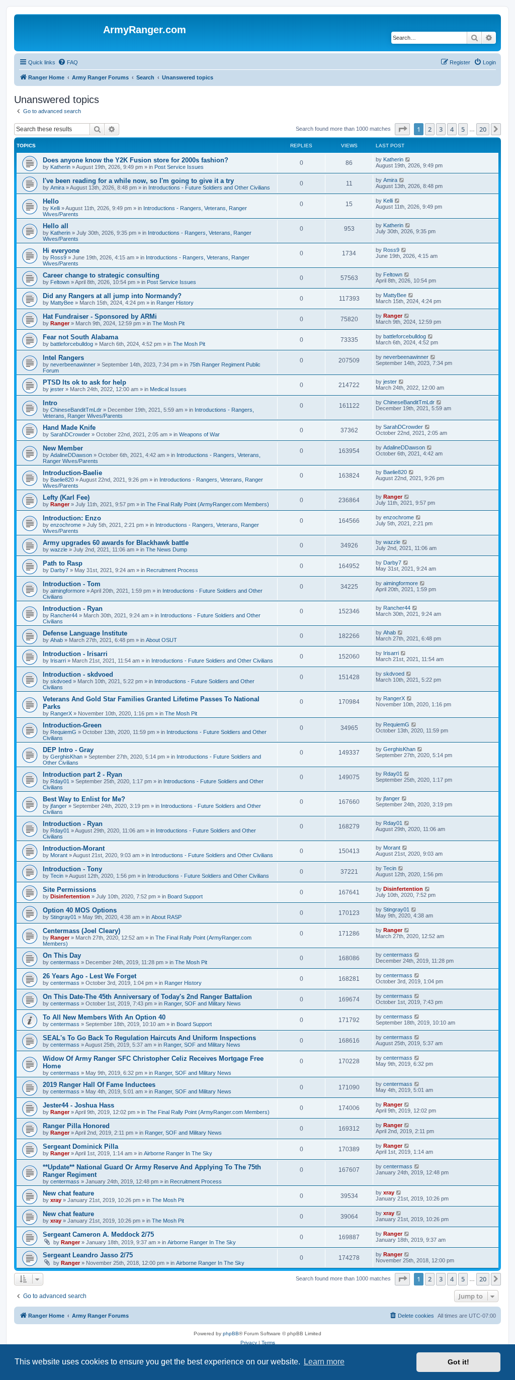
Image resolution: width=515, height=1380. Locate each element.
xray (55, 1200)
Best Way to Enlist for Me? (84, 799)
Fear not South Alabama (80, 337)
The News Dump (166, 549)
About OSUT (161, 640)
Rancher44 (63, 615)
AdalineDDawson (71, 455)
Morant (58, 855)
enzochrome (65, 525)
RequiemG (63, 732)
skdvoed (60, 681)
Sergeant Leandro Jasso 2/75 (88, 1255)
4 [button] (452, 129)
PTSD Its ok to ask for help (84, 382)
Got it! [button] (458, 1362)
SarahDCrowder (70, 434)
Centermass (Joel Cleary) (81, 931)
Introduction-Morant (74, 848)
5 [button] (463, 129)
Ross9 (58, 257)
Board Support (185, 896)
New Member (63, 448)
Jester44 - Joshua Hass (78, 1105)
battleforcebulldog (71, 344)
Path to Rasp (62, 563)
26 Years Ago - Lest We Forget (89, 976)
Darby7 (59, 570)
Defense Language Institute (85, 633)
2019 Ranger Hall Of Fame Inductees (99, 1084)
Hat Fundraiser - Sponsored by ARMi (100, 316)
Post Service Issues (179, 167)
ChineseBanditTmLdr (76, 410)
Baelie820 (62, 480)
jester (57, 389)
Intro (50, 403)
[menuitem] (68, 62)
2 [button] (430, 129)
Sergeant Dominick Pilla (80, 1146)
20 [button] (482, 129)
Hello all (55, 226)
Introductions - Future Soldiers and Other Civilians (209, 188)
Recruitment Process (172, 570)
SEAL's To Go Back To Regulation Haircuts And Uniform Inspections (149, 1038)
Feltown (59, 282)
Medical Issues (168, 389)
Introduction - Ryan (73, 608)
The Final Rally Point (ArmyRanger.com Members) (207, 504)
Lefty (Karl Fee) (66, 497)
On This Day (62, 955)
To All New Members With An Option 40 (104, 1017)
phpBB (231, 1333)
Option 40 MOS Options (80, 910)
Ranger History (175, 303)
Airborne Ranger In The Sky (178, 1153)
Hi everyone (61, 250)
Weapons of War (199, 434)
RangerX (61, 713)
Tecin (56, 876)
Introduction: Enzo (72, 518)
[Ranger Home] (60, 33)
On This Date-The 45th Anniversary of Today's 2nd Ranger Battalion (147, 996)
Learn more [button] (324, 1361)
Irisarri (58, 661)
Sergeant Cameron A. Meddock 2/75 (98, 1234)
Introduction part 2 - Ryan (82, 774)
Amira (57, 188)
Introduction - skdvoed (78, 674)
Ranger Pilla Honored (76, 1126)
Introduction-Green (72, 725)
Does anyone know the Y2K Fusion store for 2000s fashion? (135, 160)
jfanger (58, 806)
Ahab (56, 640)
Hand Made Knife (69, 427)
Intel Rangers (63, 357)
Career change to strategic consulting (101, 275)
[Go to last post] (408, 159)
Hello (51, 201)
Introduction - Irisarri (75, 654)
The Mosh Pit (168, 323)
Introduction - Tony (72, 869)
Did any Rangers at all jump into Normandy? (112, 296)
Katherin (60, 167)
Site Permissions (69, 889)
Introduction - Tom (72, 584)
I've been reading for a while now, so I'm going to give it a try (138, 181)
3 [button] (441, 129)
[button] (402, 129)
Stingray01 (63, 917)
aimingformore (67, 591)
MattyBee (61, 303)
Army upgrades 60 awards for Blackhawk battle (116, 542)
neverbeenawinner (73, 364)
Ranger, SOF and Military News (202, 1003)
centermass (64, 962)
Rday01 (59, 781)
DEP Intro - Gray (68, 750)
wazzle (58, 549)
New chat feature (68, 1193)
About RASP (166, 917)
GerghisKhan (66, 757)
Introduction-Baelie (72, 473)
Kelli (55, 208)
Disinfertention (70, 896)
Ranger (59, 323)
